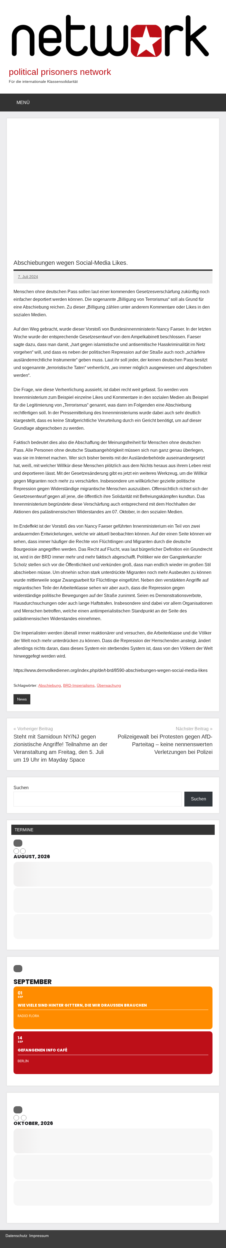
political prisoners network (60, 72)
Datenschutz (16, 1235)
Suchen (21, 787)
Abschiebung (49, 685)
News (22, 699)
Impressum (39, 1235)
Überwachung (109, 685)
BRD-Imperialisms (79, 685)
